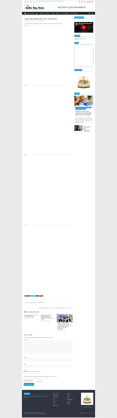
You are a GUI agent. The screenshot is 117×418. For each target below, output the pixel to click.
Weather (58, 13)
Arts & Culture (73, 13)
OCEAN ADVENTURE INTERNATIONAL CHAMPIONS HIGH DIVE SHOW (47, 317)
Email (25, 364)
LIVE (54, 403)
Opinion (42, 13)
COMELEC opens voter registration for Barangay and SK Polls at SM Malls (83, 112)
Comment (26, 339)
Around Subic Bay (88, 107)
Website (25, 370)
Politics (47, 13)
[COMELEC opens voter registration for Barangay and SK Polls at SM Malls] (83, 96)
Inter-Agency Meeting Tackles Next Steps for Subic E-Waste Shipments (50, 1)
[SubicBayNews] (25, 13)
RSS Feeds (55, 405)
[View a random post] (92, 13)
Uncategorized (70, 399)
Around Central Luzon (79, 107)
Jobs (28, 13)
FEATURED (55, 397)
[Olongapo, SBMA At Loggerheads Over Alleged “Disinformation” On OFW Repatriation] (78, 125)
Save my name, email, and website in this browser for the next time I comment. (40, 376)
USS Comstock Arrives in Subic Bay (33, 302)
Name (25, 357)
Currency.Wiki (89, 65)
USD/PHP (77, 65)
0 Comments (42, 20)
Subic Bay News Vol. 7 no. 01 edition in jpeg (31, 315)
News (36, 13)
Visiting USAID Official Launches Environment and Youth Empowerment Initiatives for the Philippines (64, 326)
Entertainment (65, 13)
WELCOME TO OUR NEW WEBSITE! (72, 7)
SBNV (68, 397)
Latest (32, 13)
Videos (52, 13)
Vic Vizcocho (36, 20)
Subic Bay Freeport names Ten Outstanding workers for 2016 (56, 308)
